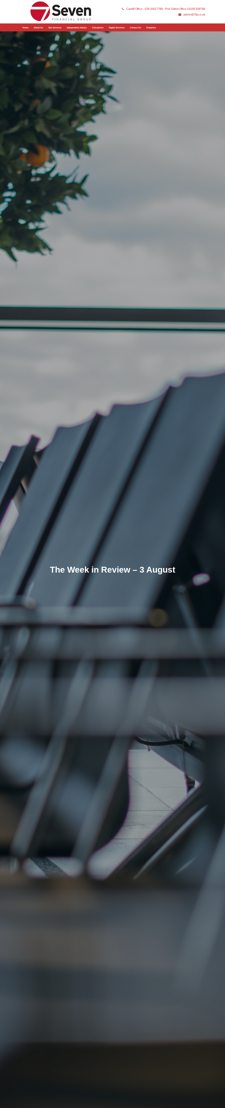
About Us (38, 27)
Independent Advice (77, 27)
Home (25, 27)
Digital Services (117, 27)
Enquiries (151, 27)
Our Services (55, 27)
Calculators (98, 27)
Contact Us (135, 27)
